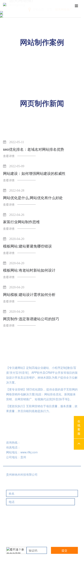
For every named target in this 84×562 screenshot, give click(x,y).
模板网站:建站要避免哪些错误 (27, 246)
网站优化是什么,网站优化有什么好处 (33, 197)
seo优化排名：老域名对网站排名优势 (33, 149)
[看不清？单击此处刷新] (16, 550)
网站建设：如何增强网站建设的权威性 (34, 173)
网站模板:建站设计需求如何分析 (29, 294)
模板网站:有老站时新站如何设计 (29, 270)
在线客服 (78, 427)
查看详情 (8, 156)
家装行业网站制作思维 (21, 221)
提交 (64, 550)
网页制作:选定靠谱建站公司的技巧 (31, 318)
